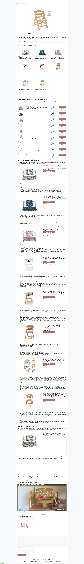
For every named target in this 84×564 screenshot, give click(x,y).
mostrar (27, 41)
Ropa (35, 2)
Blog (65, 2)
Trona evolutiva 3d (23, 519)
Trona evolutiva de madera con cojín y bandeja (28, 518)
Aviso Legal (40, 559)
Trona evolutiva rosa (23, 525)
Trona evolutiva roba (23, 524)
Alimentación (29, 2)
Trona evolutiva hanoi (24, 527)
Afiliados (48, 559)
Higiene (61, 2)
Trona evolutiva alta (23, 522)
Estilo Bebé (23, 3)
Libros (45, 2)
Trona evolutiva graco (24, 526)
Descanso (40, 2)
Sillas (50, 2)
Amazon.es (45, 437)
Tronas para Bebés (36, 45)
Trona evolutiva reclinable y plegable (26, 517)
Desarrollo (55, 2)
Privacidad (44, 559)
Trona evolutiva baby (23, 523)
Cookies (51, 559)
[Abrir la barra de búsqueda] (47, 5)
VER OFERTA (49, 171)
